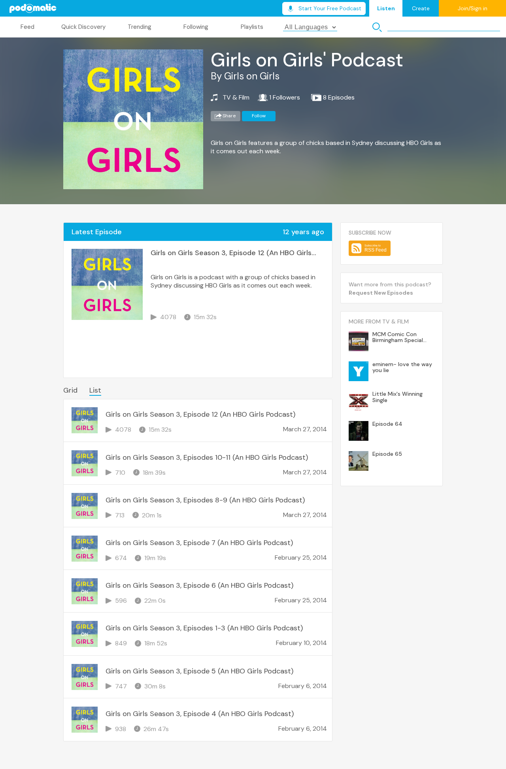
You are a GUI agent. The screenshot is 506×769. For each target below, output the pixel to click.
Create (421, 8)
